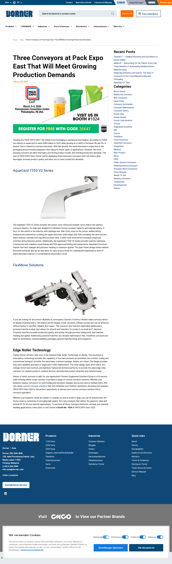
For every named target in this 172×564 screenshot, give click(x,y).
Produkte (10, 26)
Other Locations (10, 475)
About (134, 441)
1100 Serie (50, 441)
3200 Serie (50, 449)
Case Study (119, 101)
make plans (37, 407)
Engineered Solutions (123, 127)
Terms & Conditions (140, 460)
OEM (116, 159)
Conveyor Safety (121, 110)
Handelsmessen (96, 460)
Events (117, 133)
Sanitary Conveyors (122, 178)
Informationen (100, 26)
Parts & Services (61, 26)
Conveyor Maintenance (124, 107)
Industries (42, 26)
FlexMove (76, 319)
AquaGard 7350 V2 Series (33, 170)
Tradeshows (119, 182)
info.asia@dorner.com (13, 469)
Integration (119, 146)
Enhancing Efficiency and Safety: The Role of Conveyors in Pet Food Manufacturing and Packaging (133, 76)
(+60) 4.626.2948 (10, 466)
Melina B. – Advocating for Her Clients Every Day (135, 63)
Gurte (48, 464)
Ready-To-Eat (120, 175)
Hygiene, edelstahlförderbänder (60, 453)
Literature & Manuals (103, 3)
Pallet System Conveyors (125, 162)
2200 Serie (50, 445)
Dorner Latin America (123, 120)
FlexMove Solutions (28, 265)
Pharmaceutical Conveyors (125, 165)
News (116, 156)
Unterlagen (93, 453)
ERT (115, 130)
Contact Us (127, 13)
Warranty (136, 456)
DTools (117, 123)
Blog (22, 39)
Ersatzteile (50, 468)
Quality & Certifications (142, 453)
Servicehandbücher (97, 456)
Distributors (81, 26)
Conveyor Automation (123, 104)
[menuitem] (69, 2)
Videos (117, 188)
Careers (69, 3)
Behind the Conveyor (123, 94)
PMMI (104, 140)
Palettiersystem (53, 460)
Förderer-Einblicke (97, 441)
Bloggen (92, 445)
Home (15, 39)
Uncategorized (120, 185)
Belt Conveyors (120, 98)
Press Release (120, 172)
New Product (120, 153)
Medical (117, 149)
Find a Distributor (150, 14)
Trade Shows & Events (142, 468)
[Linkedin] (5, 494)
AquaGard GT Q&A (122, 82)
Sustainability (137, 449)
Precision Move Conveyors (125, 169)
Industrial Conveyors (123, 143)
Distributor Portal (96, 464)
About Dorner (120, 91)
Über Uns (118, 26)
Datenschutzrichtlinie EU (32, 550)
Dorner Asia (119, 114)
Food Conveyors (121, 140)
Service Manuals (139, 472)
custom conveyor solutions (35, 386)
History (135, 445)
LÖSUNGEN (26, 26)
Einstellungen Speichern (110, 547)
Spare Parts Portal (83, 3)
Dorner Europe (120, 117)
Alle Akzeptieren (146, 547)
